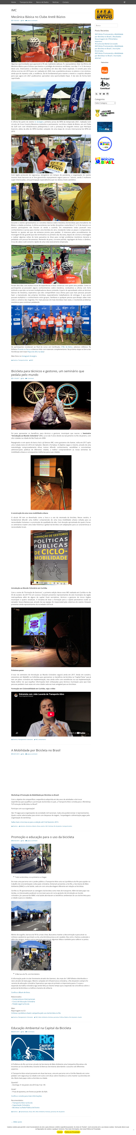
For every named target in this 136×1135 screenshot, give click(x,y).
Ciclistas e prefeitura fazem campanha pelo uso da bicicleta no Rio (36, 1013)
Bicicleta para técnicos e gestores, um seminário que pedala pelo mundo (47, 373)
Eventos (15, 360)
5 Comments (30, 1032)
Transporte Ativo (26, 2)
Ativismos (29, 826)
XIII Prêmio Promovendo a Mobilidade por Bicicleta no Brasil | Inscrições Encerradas (109, 48)
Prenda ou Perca (24, 349)
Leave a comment (32, 20)
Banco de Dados (42, 2)
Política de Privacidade (72, 1132)
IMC (32, 360)
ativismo (22, 826)
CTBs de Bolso (66, 347)
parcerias (56, 1017)
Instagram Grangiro (29, 356)
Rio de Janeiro (58, 826)
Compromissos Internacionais (23, 999)
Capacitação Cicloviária (21, 1105)
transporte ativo (67, 826)
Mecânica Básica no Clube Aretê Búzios (38, 17)
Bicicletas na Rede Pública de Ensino (26, 1107)
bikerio (34, 826)
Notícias (56, 2)
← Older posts (16, 1122)
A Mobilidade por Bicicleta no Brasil (35, 750)
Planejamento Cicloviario (25, 739)
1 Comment (30, 378)
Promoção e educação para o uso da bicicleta (42, 837)
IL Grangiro (39, 122)
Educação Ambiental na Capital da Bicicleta (41, 1028)
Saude (80, 1017)
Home (13, 2)
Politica (61, 1017)
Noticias (50, 826)
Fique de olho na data (36, 352)
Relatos (66, 1017)
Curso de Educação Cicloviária (23, 1001)
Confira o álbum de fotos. (20, 992)
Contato (66, 2)
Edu (23, 20)
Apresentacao (24, 1112)
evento (43, 826)
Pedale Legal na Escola (20, 1004)
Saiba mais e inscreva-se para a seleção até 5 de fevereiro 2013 (34, 822)
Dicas (38, 826)
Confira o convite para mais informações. (26, 1096)
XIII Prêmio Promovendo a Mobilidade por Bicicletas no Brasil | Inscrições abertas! (109, 55)
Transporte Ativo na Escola (22, 1103)
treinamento (42, 739)
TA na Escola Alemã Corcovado (106, 44)
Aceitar (60, 1132)
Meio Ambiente (42, 1017)
